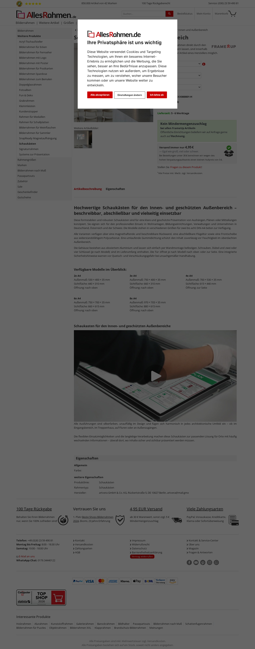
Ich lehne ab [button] (157, 94)
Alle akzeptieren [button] (99, 94)
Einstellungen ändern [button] (130, 94)
